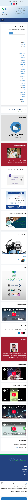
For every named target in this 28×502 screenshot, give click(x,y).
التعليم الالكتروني (24, 469)
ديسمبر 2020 (23, 89)
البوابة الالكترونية (15, 1)
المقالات (23, 46)
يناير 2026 (23, 55)
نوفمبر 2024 (23, 62)
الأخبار (24, 42)
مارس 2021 (23, 83)
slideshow (22, 40)
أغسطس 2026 (22, 53)
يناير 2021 (23, 87)
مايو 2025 (23, 60)
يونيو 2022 (23, 67)
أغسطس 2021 (22, 82)
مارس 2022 (23, 71)
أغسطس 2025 (22, 58)
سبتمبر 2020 (23, 94)
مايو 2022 (23, 69)
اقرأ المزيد (11, 357)
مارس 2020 (23, 97)
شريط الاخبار (23, 47)
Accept (14, 498)
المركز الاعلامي (23, 44)
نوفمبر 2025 (23, 57)
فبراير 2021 (23, 85)
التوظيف (9, 1)
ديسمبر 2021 (23, 74)
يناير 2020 (23, 101)
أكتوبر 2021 (23, 78)
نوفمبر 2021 (23, 76)
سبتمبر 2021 (23, 80)
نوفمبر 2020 (23, 90)
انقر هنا (17, 447)
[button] (2, 483)
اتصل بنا (5, 1)
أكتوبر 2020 (23, 92)
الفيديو (24, 256)
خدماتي (26, 472)
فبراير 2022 (23, 73)
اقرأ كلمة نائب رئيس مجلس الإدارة (13, 162)
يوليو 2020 (23, 96)
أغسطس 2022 (22, 66)
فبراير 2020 (23, 99)
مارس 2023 (23, 64)
